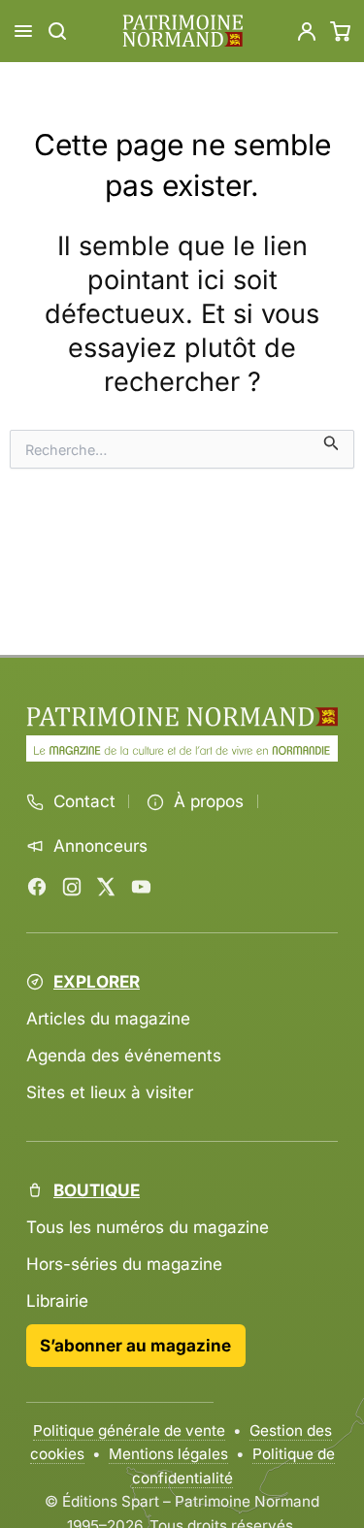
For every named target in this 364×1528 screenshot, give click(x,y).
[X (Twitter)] (105, 886)
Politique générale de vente (129, 1430)
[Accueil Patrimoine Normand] (182, 717)
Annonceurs (100, 846)
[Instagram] (72, 886)
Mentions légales (168, 1454)
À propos (209, 801)
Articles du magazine (108, 1018)
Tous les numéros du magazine (147, 1227)
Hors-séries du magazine (124, 1263)
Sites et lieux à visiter (109, 1092)
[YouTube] (140, 886)
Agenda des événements (123, 1055)
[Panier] (340, 31)
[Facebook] (37, 886)
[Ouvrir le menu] (23, 31)
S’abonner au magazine (135, 1345)
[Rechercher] (57, 31)
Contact (84, 801)
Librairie (57, 1300)
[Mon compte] (306, 31)
